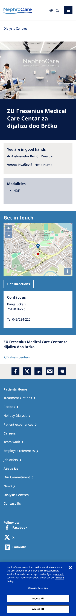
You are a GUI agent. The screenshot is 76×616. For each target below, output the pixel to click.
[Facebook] (15, 371)
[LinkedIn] (38, 371)
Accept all (38, 608)
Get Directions (18, 284)
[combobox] (27, 24)
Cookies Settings (38, 588)
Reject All (37, 598)
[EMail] (50, 371)
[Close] (70, 568)
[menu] (68, 10)
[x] (27, 371)
